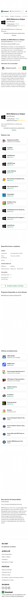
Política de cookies (6, 575)
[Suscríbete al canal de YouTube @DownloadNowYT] (9, 588)
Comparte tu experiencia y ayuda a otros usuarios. (14, 34)
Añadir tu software (6, 557)
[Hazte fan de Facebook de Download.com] (3, 588)
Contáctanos (5, 559)
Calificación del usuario (12, 25)
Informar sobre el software (15, 286)
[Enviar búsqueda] (10, 11)
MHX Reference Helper (16, 20)
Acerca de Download (6, 554)
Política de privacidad (6, 569)
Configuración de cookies (8, 580)
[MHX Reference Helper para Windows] (3, 22)
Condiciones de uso (6, 572)
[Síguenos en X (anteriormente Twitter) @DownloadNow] (6, 588)
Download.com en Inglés (7, 562)
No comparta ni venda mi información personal (12, 577)
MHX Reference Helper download (10, 295)
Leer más (18, 44)
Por (11, 24)
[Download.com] (5, 11)
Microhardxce (6, 501)
